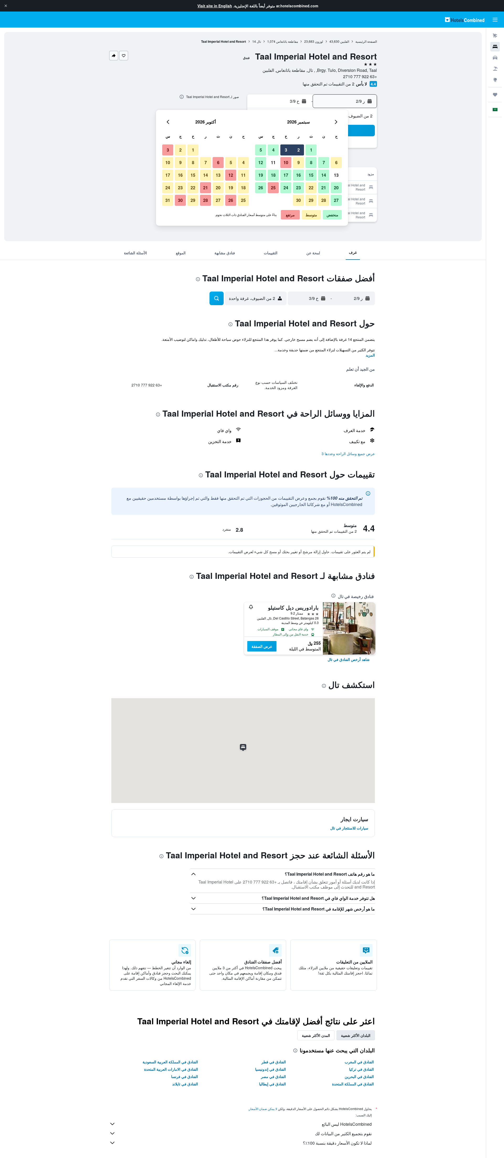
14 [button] (323, 175)
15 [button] (311, 175)
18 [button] (273, 175)
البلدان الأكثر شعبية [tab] (355, 1035)
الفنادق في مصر (273, 1076)
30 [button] (298, 200)
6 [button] (336, 162)
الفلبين (344, 41)
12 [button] (260, 162)
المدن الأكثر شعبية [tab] (316, 1035)
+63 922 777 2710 (360, 76)
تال (259, 41)
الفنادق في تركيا (361, 1069)
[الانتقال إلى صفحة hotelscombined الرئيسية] (464, 19)
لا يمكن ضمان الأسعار (263, 1108)
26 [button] (260, 188)
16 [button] (298, 175)
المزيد (370, 355)
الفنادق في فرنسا (184, 1076)
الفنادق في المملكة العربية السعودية (170, 1061)
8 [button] (311, 162)
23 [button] (298, 188)
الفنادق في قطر (273, 1061)
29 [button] (311, 200)
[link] (348, 659)
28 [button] (323, 200)
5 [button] (261, 150)
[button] (6, 6)
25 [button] (273, 188)
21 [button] (323, 188)
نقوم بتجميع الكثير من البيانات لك (343, 1133)
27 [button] (336, 200)
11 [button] (273, 162)
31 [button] (167, 200)
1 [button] (311, 150)
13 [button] (336, 175)
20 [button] (336, 188)
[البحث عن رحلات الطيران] (495, 35)
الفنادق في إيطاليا (272, 1083)
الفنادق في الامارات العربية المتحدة (171, 1069)
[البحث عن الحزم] (495, 68)
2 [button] (298, 150)
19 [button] (260, 175)
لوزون (319, 41)
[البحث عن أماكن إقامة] (495, 46)
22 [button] (311, 188)
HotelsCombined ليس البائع (347, 1124)
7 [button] (324, 162)
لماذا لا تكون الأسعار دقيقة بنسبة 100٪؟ (337, 1143)
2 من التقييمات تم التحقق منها (328, 84)
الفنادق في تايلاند (185, 1083)
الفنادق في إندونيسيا (270, 1069)
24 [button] (286, 188)
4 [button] (273, 150)
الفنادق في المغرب (359, 1061)
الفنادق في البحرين (359, 1076)
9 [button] (298, 162)
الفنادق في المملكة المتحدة (353, 1083)
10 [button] (286, 162)
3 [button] (286, 150)
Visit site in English (214, 5)
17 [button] (286, 175)
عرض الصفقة (261, 646)
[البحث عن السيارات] (495, 57)
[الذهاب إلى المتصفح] (495, 79)
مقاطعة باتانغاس (287, 41)
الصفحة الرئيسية (366, 41)
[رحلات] (495, 94)
